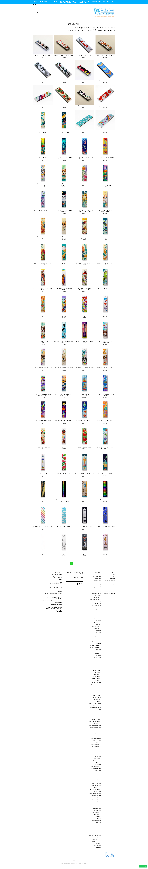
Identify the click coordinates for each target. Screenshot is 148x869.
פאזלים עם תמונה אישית (96, 768)
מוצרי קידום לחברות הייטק (95, 734)
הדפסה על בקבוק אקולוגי (96, 684)
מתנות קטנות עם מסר (96, 777)
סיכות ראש (98, 632)
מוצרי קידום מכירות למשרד (95, 727)
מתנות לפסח (98, 666)
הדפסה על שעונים (97, 695)
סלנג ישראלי (98, 843)
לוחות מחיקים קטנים (96, 587)
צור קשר (62, 12)
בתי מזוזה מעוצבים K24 (96, 593)
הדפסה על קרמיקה (97, 676)
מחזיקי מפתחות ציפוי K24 (95, 599)
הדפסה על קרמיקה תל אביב (95, 789)
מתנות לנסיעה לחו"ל (96, 839)
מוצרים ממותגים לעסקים (96, 738)
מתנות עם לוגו (98, 756)
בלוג (114, 576)
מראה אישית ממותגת (96, 719)
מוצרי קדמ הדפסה (97, 736)
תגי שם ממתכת (97, 723)
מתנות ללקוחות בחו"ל (96, 799)
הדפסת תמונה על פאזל (96, 766)
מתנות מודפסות (97, 787)
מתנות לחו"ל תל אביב (96, 841)
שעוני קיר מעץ (98, 578)
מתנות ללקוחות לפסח (96, 668)
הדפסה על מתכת (97, 845)
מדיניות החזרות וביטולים (110, 580)
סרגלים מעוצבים (97, 653)
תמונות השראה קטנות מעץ (95, 645)
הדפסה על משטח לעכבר (96, 693)
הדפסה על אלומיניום (96, 795)
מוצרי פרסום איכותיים (96, 729)
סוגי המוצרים (89, 12)
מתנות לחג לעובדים (97, 810)
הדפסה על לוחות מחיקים (96, 678)
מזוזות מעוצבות (98, 591)
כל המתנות (98, 664)
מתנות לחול (98, 837)
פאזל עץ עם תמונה (97, 831)
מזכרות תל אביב (97, 814)
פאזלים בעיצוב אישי (97, 659)
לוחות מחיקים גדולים (96, 584)
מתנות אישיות (98, 762)
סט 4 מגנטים (98, 603)
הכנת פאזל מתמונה (97, 829)
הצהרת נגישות (112, 582)
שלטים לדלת (98, 643)
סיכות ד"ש (99, 651)
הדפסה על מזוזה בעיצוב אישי (95, 686)
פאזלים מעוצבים (97, 657)
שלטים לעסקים (98, 847)
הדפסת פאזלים (98, 770)
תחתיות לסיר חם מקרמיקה (95, 607)
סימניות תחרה (98, 595)
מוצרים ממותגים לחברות (96, 806)
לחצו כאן (56, 595)
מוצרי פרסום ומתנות (97, 740)
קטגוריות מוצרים (77, 12)
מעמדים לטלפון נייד (97, 637)
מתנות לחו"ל (98, 574)
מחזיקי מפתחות (97, 597)
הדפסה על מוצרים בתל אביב (95, 721)
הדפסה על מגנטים (97, 680)
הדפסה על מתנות (97, 758)
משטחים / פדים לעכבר (96, 622)
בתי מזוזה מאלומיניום (96, 750)
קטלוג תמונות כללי (111, 584)
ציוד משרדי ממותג (97, 697)
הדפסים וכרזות (98, 655)
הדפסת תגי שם (98, 709)
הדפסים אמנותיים (97, 628)
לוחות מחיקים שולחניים (96, 589)
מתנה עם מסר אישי (97, 812)
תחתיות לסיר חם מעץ (96, 605)
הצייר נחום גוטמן (97, 616)
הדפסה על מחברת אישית (95, 691)
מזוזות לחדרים (98, 824)
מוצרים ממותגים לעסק (96, 744)
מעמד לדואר (98, 624)
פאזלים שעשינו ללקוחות (110, 589)
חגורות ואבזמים (97, 639)
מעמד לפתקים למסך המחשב (95, 641)
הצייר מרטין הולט (97, 618)
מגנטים (99, 601)
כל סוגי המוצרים (97, 572)
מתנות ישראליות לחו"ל (96, 785)
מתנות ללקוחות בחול (96, 820)
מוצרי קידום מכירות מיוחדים (95, 725)
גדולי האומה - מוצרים (96, 626)
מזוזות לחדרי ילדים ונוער (110, 587)
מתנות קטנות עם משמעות (95, 779)
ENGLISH (55, 12)
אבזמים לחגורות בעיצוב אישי (95, 703)
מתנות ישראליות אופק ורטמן (95, 774)
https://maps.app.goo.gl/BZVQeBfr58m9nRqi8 (51, 600)
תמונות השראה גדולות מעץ (95, 647)
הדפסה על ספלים (97, 672)
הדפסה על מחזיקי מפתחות (95, 689)
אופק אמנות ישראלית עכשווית (109, 593)
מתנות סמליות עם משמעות (95, 781)
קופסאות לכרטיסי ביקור (96, 609)
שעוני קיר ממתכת (97, 580)
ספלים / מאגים (98, 620)
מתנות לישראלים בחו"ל (96, 783)
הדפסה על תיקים (97, 701)
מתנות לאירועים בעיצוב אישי (95, 797)
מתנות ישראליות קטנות (96, 772)
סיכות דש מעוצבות (97, 705)
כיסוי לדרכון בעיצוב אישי (96, 713)
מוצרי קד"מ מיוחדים (97, 731)
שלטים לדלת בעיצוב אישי (95, 699)
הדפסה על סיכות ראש (96, 711)
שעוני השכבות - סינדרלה (96, 576)
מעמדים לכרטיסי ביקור (96, 634)
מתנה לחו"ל (98, 818)
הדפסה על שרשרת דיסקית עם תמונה (94, 716)
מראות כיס (98, 630)
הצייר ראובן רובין (97, 614)
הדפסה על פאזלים (97, 674)
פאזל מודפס (98, 833)
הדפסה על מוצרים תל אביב (95, 754)
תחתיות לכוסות (98, 582)
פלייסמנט (99, 612)
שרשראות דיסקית (97, 649)
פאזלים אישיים (98, 764)
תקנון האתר (112, 578)
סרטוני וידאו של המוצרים (110, 591)
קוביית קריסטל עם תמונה (95, 707)
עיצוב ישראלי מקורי (97, 791)
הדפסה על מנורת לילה (96, 682)
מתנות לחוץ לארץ (97, 802)
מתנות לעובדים (98, 742)
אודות (69, 12)
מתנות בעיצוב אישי (97, 760)
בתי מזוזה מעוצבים (97, 752)
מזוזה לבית (98, 822)
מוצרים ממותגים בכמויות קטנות (96, 747)
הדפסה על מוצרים (97, 661)
